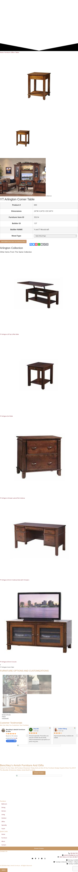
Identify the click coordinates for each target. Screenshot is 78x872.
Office (3, 821)
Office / (13, 52)
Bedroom (4, 804)
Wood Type (16, 236)
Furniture (4, 838)
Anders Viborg (62, 729)
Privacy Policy (4, 867)
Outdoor (4, 818)
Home (3, 834)
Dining (3, 807)
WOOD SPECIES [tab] (14, 684)
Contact (4, 845)
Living (3, 814)
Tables (17, 52)
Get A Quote (13, 241)
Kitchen (4, 811)
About (3, 841)
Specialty (4, 825)
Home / (2, 52)
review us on (10, 741)
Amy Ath (36, 729)
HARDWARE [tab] (14, 703)
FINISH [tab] (39, 684)
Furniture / (8, 52)
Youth (3, 828)
